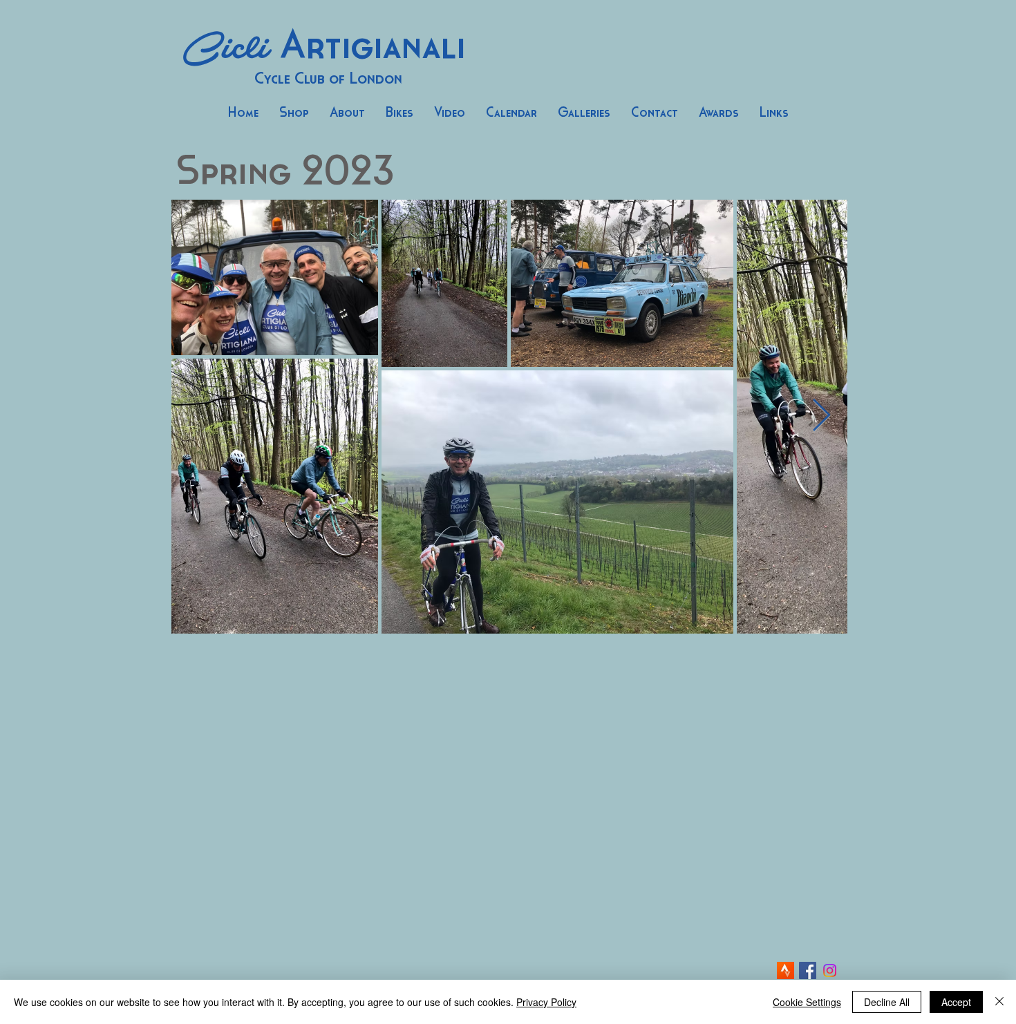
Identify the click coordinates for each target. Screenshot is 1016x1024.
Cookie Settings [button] (807, 1002)
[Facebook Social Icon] (807, 970)
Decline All (887, 1002)
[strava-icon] (785, 970)
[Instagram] (829, 970)
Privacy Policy (546, 1002)
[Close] (999, 1002)
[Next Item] (821, 416)
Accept (956, 1002)
